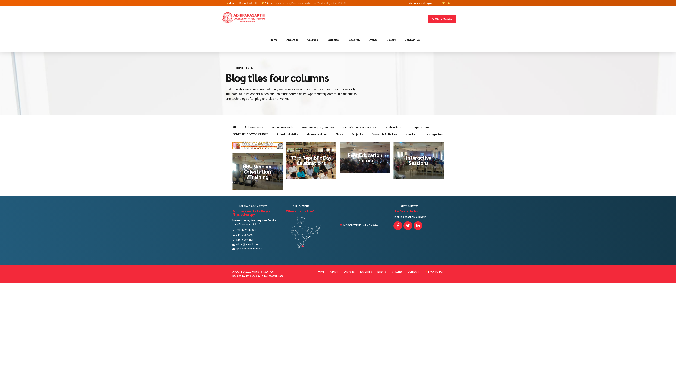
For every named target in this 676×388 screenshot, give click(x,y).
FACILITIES (366, 271)
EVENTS (382, 271)
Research (354, 40)
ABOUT (334, 271)
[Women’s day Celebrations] (259, 147)
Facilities (333, 40)
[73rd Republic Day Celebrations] (313, 162)
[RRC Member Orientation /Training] (259, 173)
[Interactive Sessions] (420, 162)
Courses (312, 40)
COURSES (349, 271)
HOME (321, 271)
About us (292, 40)
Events (373, 40)
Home (274, 40)
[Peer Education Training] (366, 159)
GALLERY (397, 271)
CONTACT (413, 271)
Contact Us (412, 40)
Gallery (391, 40)
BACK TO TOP (436, 271)
